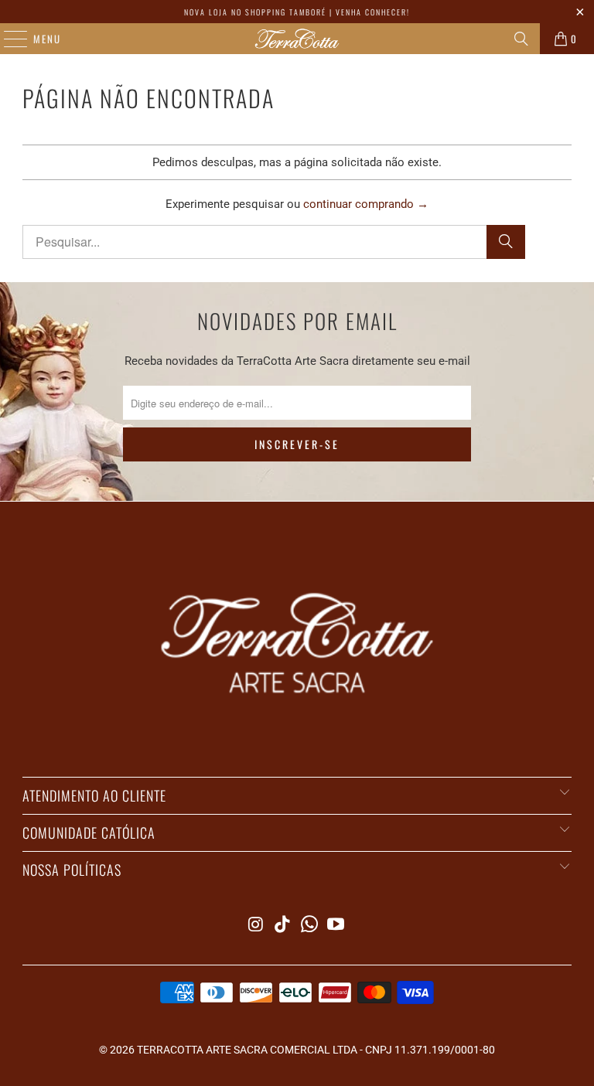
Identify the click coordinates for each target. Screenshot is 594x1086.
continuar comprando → (365, 204)
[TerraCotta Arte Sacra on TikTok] (283, 925)
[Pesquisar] (521, 38)
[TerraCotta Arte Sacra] (297, 38)
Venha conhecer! (373, 12)
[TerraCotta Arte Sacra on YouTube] (336, 925)
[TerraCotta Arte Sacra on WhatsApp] (310, 925)
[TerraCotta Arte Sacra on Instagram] (256, 925)
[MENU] (7, 38)
